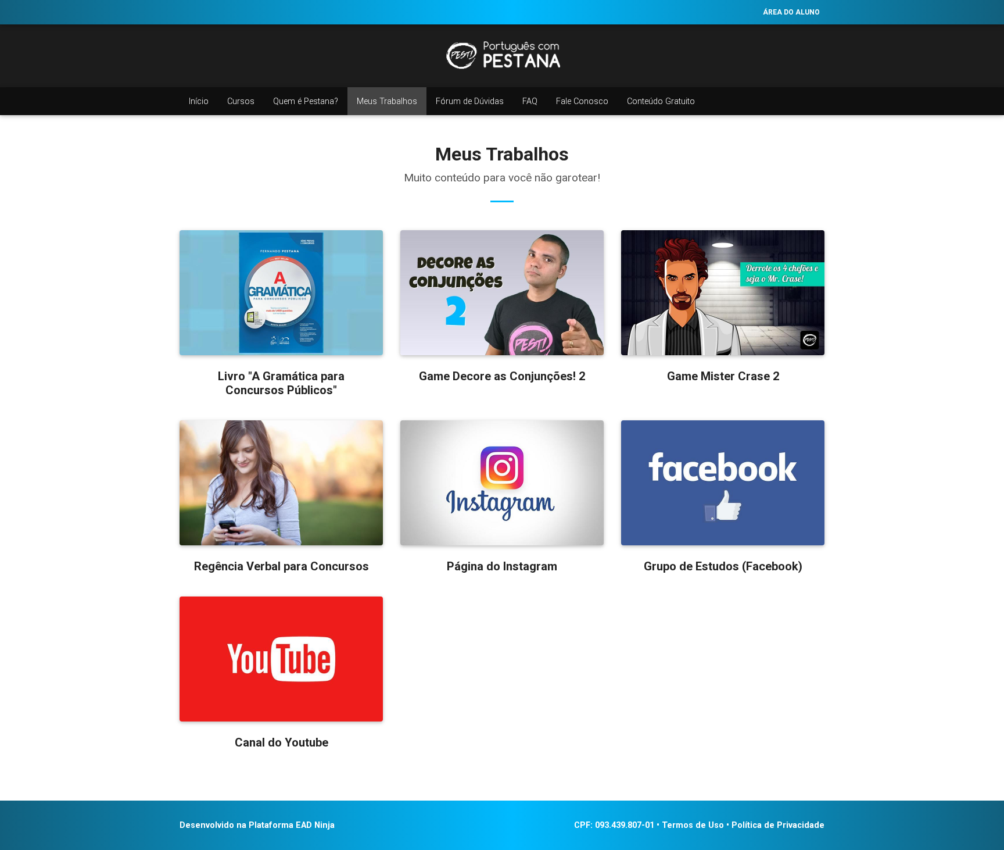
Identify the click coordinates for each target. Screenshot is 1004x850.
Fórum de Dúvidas (470, 101)
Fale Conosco (582, 101)
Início (199, 101)
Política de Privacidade (778, 825)
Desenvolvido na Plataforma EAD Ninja (257, 825)
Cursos (240, 101)
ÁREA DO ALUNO (791, 12)
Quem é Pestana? (305, 101)
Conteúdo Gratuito (661, 101)
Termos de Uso (693, 825)
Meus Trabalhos (387, 101)
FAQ (529, 101)
